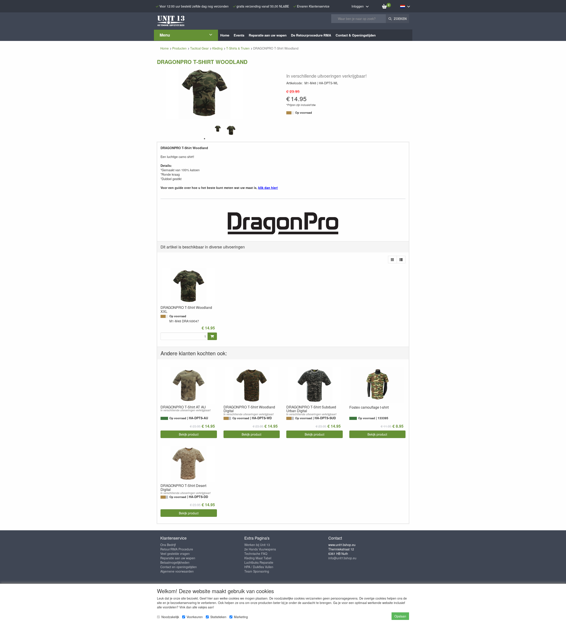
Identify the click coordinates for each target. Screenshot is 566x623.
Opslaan (400, 616)
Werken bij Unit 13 (257, 544)
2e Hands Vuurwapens (260, 549)
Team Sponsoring (256, 571)
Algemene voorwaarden (177, 571)
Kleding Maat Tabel (257, 558)
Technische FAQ (255, 553)
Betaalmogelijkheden (174, 562)
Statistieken (218, 617)
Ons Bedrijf (168, 544)
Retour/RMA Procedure (176, 549)
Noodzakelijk (170, 617)
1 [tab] (204, 139)
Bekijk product (189, 434)
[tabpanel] (218, 128)
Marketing (241, 617)
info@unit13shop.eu (342, 558)
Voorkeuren (195, 617)
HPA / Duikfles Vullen (258, 567)
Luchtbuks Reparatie (258, 562)
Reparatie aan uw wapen (177, 558)
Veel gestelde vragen (175, 553)
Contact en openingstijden (178, 567)
